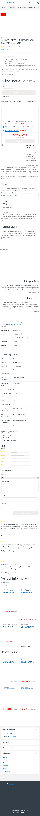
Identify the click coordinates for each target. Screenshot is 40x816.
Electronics (5, 589)
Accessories (6, 101)
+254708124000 (8, 733)
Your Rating (4, 475)
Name (3, 495)
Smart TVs (14, 624)
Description (18, 101)
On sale (5, 766)
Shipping (30, 101)
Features (5, 763)
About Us (6, 760)
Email (3, 504)
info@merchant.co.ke (9, 736)
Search (30, 2)
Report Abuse (5, 96)
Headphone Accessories (9, 659)
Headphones (11, 7)
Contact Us (6, 771)
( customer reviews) (14, 46)
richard (8, 582)
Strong (21, 324)
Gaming (15, 324)
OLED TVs (9, 624)
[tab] (6, 102)
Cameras (23, 589)
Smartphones (24, 624)
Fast (11, 324)
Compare (15, 56)
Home (3, 7)
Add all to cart (20, 141)
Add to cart (20, 92)
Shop (4, 768)
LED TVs (5, 624)
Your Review (5, 481)
